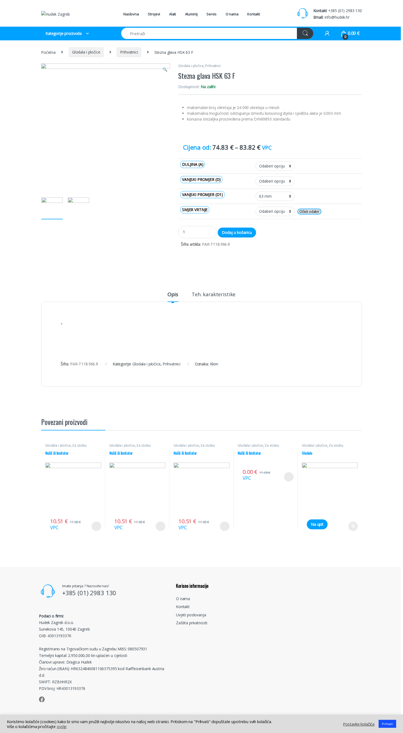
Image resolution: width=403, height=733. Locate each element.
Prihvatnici (129, 52)
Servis (211, 14)
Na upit (317, 524)
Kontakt (253, 14)
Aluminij (191, 14)
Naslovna (131, 14)
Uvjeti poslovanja (191, 614)
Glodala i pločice (86, 52)
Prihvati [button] (387, 724)
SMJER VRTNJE (195, 209)
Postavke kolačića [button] (358, 723)
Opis (173, 295)
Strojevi (154, 14)
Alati (172, 14)
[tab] (173, 297)
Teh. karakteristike (213, 295)
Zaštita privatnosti (191, 622)
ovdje (62, 726)
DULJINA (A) (192, 164)
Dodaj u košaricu (237, 232)
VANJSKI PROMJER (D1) (202, 194)
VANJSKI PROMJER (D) (201, 179)
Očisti (303, 211)
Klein (214, 363)
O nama (232, 14)
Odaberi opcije (94, 526)
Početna (48, 52)
